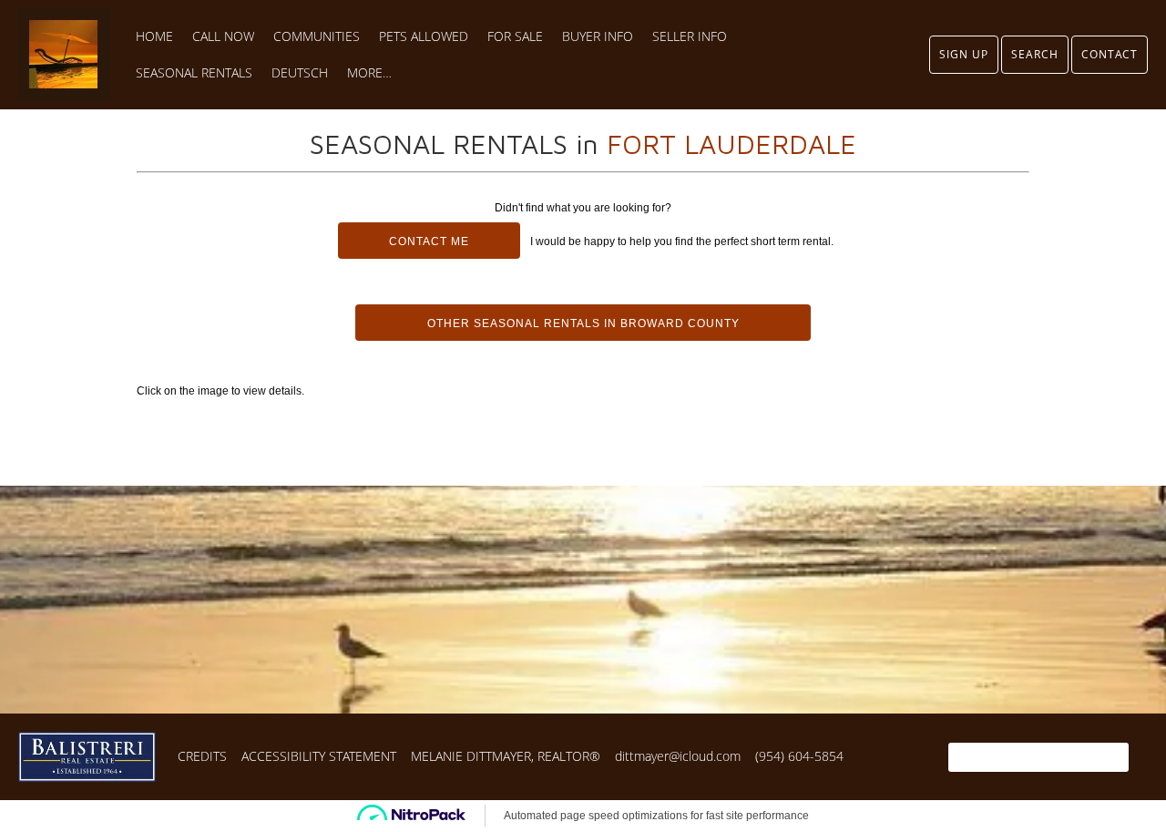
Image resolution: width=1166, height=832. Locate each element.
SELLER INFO (689, 36)
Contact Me (429, 241)
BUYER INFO (597, 36)
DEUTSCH (299, 73)
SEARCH (1035, 54)
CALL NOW (223, 36)
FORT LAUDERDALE (731, 143)
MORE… (369, 73)
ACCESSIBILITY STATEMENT (318, 756)
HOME (154, 36)
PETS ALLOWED (423, 36)
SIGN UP (963, 54)
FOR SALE (515, 36)
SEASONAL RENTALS (194, 73)
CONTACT (1109, 54)
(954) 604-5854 (799, 756)
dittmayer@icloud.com (678, 756)
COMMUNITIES (316, 36)
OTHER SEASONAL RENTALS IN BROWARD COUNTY (583, 323)
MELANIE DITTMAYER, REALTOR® (505, 756)
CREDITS (202, 756)
